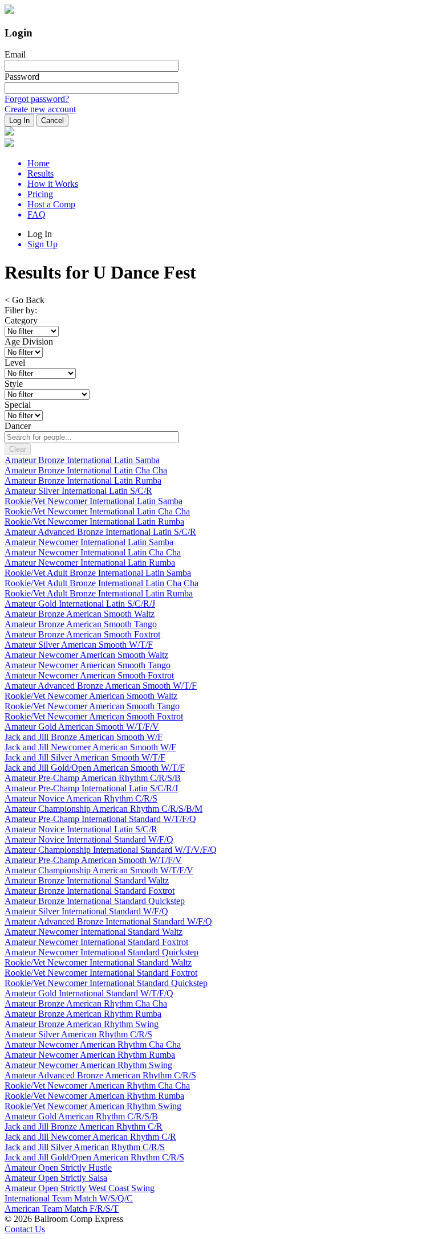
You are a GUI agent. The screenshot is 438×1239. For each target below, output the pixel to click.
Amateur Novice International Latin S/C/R (81, 829)
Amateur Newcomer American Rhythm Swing (88, 1065)
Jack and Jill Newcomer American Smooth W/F (90, 747)
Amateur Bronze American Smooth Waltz (80, 614)
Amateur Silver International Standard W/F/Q (86, 911)
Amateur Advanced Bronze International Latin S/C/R (100, 532)
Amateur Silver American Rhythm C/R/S (78, 1034)
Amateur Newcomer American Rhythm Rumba (90, 1055)
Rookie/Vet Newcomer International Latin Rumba (94, 521)
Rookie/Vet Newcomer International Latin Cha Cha (97, 511)
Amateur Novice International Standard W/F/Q (89, 839)
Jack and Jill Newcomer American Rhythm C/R (90, 1137)
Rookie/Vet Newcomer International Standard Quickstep (106, 983)
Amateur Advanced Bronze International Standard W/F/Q (108, 921)
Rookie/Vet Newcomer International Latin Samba (93, 501)
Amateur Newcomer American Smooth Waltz (86, 655)
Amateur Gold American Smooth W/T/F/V (82, 726)
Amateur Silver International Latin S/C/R (78, 491)
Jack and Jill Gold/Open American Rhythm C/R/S (94, 1157)
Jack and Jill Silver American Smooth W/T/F (85, 757)
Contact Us (25, 1229)
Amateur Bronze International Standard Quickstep (95, 901)
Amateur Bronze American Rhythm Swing (82, 1024)
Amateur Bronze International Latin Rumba (83, 480)
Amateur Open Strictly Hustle (58, 1167)
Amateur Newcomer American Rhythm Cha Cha (93, 1044)
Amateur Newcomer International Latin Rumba (90, 562)
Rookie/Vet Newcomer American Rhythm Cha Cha (97, 1085)
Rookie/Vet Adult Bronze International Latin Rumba (99, 593)
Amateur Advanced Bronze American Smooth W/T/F (101, 685)
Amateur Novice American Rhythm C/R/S (81, 798)
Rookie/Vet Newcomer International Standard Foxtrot (101, 973)
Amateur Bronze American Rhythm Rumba (83, 1014)
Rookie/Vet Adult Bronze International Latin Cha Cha (101, 583)
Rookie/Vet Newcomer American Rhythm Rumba (94, 1096)
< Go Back (24, 300)
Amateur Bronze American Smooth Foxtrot (82, 634)
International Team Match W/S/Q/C (69, 1198)
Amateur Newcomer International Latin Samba (89, 542)
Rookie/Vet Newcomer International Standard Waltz (98, 962)
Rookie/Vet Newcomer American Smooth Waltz (91, 696)
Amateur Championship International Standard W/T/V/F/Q (111, 849)
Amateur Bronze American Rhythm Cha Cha (86, 1003)
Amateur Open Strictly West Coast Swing (80, 1188)
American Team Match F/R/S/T (62, 1208)
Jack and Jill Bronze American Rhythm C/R (84, 1126)
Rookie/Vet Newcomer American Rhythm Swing (93, 1106)
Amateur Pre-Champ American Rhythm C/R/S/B (93, 778)
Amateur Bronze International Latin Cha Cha (86, 470)
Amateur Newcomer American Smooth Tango (88, 665)
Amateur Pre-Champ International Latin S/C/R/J (91, 788)
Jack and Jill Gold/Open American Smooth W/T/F (95, 767)
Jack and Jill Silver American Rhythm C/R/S (85, 1147)
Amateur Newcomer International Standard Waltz (93, 932)
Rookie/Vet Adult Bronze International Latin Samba (98, 573)
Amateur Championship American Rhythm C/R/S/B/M (103, 808)
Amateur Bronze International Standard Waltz (87, 880)
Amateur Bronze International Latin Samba (82, 460)
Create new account (40, 109)
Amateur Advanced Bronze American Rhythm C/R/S (100, 1075)
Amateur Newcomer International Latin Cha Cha (93, 552)
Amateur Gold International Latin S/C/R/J (80, 603)
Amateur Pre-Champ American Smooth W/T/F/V (93, 860)
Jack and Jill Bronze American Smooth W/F (84, 737)
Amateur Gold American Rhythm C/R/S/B (81, 1116)
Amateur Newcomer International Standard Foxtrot (96, 942)
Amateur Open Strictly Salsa (56, 1178)
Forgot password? (37, 99)
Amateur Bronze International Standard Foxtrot (90, 890)
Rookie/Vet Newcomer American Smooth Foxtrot (94, 716)
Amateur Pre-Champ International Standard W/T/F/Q (100, 819)
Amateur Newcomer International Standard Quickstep (101, 952)
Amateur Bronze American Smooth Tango (81, 624)
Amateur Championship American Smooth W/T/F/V (99, 870)
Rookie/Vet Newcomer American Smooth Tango (92, 706)
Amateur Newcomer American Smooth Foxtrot (89, 675)
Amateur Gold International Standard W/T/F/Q (89, 993)
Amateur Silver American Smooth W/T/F (79, 644)
